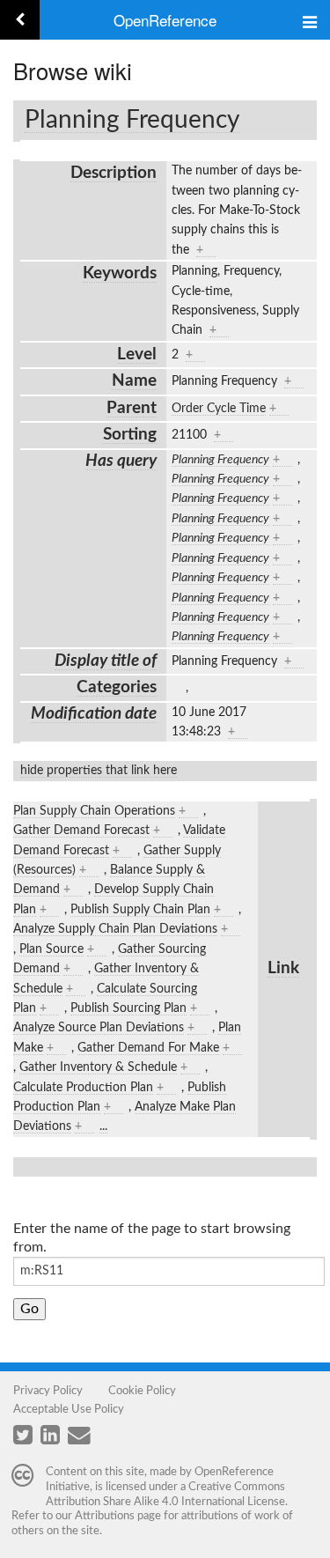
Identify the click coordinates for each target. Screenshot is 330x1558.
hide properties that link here (98, 770)
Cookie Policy (142, 1390)
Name (134, 381)
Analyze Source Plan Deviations (98, 1028)
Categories (117, 687)
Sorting (130, 434)
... (103, 1126)
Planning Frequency (132, 119)
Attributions (105, 1515)
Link (283, 968)
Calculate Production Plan (83, 1088)
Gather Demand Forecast (81, 830)
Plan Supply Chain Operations (94, 811)
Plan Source (51, 949)
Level (137, 354)
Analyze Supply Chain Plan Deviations (115, 929)
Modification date (94, 713)
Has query (121, 461)
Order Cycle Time (219, 408)
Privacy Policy (48, 1390)
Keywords (120, 273)
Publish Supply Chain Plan (140, 910)
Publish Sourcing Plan (128, 1008)
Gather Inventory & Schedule (98, 1067)
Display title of (106, 661)
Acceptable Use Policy (68, 1409)
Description (113, 173)
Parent (131, 408)
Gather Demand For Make (148, 1048)
